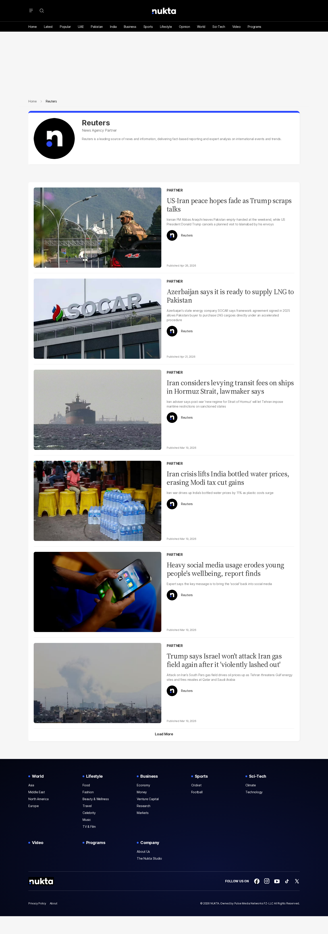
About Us (143, 851)
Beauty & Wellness (96, 799)
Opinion (184, 27)
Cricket (196, 785)
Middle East (36, 792)
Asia (31, 785)
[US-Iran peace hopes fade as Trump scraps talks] (97, 227)
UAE (81, 27)
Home (32, 27)
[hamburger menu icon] (31, 10)
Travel (87, 806)
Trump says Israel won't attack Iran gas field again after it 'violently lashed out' (224, 660)
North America (38, 799)
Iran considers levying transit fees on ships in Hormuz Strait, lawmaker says (230, 387)
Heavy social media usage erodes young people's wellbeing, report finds (225, 569)
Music (87, 820)
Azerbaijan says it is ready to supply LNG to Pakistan (230, 296)
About (53, 903)
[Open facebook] (256, 881)
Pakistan (97, 27)
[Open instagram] (267, 881)
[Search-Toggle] (41, 10)
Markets (142, 813)
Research (143, 806)
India (113, 27)
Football (197, 792)
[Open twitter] (297, 881)
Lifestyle (166, 27)
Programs (254, 27)
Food (86, 785)
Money (142, 792)
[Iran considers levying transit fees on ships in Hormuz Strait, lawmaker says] (97, 409)
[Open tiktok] (287, 881)
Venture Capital (148, 799)
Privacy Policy (37, 903)
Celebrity (89, 813)
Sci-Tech (218, 27)
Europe (33, 806)
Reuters (187, 235)
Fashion (88, 792)
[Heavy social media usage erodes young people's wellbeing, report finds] (97, 591)
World (201, 27)
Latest (48, 27)
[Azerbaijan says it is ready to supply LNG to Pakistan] (97, 318)
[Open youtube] (277, 881)
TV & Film (89, 826)
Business (130, 27)
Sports (148, 27)
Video (236, 27)
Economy (143, 785)
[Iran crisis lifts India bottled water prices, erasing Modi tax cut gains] (97, 500)
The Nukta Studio (149, 858)
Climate (250, 785)
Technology (254, 792)
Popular (65, 27)
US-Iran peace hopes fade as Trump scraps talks (229, 205)
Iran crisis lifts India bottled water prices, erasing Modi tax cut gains (228, 478)
